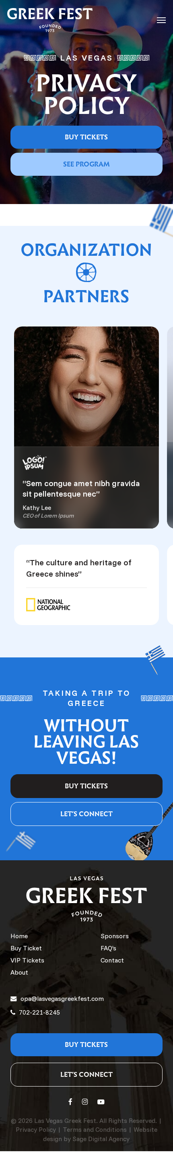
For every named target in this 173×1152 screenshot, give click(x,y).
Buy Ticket (26, 948)
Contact (112, 960)
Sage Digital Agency (101, 1139)
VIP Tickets (27, 960)
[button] (161, 20)
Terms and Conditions (95, 1129)
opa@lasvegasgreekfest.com (62, 998)
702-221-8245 (38, 1012)
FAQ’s (108, 948)
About (19, 972)
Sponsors (115, 936)
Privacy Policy (36, 1129)
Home (19, 936)
